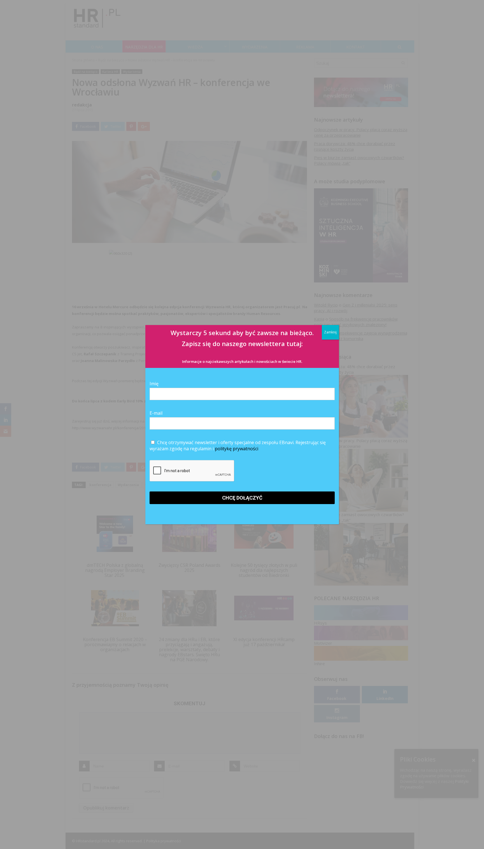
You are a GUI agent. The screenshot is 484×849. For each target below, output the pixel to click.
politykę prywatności (236, 449)
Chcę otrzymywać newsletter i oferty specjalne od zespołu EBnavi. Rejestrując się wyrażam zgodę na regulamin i (238, 445)
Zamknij (330, 332)
